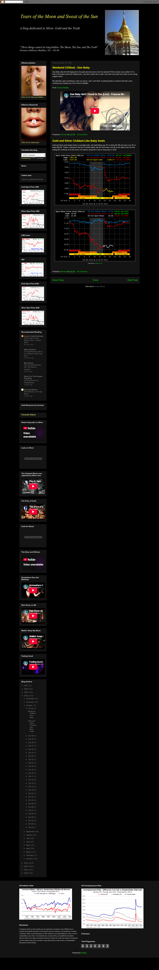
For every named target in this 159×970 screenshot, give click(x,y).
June (28, 842)
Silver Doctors (30, 350)
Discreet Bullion (31, 390)
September (30, 832)
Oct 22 (31, 759)
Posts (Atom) (100, 286)
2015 (26, 692)
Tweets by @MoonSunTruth (32, 179)
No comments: (82, 134)
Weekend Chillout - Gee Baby (71, 67)
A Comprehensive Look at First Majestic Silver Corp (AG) (33, 354)
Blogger (83, 953)
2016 (26, 689)
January (29, 859)
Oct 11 (31, 797)
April (28, 848)
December (30, 699)
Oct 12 (31, 793)
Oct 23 (31, 756)
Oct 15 (31, 783)
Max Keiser (28, 363)
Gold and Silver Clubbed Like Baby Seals (78, 140)
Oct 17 (31, 776)
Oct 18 (31, 773)
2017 (26, 685)
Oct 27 (31, 746)
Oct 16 (31, 780)
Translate (39, 158)
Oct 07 (31, 810)
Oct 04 (31, 820)
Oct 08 (31, 807)
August (29, 835)
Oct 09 (31, 804)
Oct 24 (31, 753)
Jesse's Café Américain (33, 336)
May (28, 845)
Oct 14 (31, 787)
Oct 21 (31, 763)
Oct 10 (31, 800)
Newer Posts (58, 280)
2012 (26, 866)
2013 (26, 863)
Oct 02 (31, 827)
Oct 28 (31, 742)
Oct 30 (31, 736)
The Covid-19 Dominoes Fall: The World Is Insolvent (32, 367)
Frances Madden (63, 88)
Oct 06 (31, 814)
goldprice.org (98, 263)
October (29, 705)
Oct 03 (31, 824)
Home (95, 280)
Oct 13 (31, 790)
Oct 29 (31, 739)
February (30, 855)
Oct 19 (31, 770)
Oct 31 (31, 708)
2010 (26, 873)
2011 (26, 870)
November (30, 702)
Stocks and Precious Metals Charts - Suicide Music (32, 340)
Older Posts (132, 280)
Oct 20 (31, 766)
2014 (26, 696)
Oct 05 (31, 817)
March (29, 852)
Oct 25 (31, 749)
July (28, 838)
